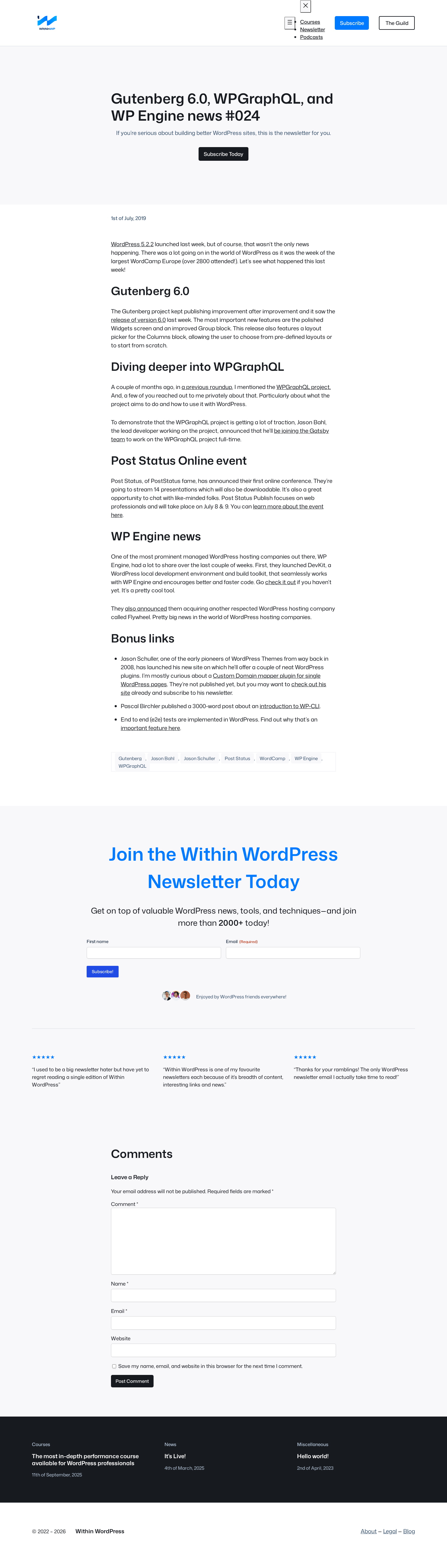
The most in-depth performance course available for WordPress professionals (85, 1459)
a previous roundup (207, 387)
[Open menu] (289, 23)
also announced (146, 608)
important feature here (150, 728)
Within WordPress (99, 1531)
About (369, 1531)
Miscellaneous (312, 1444)
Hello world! (313, 1456)
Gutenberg (130, 758)
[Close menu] (305, 6)
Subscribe (352, 22)
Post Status (237, 758)
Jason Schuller (199, 758)
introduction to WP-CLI (290, 706)
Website (120, 1338)
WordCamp (272, 758)
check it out (280, 582)
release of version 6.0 (138, 320)
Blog (409, 1531)
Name (119, 1283)
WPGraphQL (132, 766)
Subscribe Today (223, 153)
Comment (124, 1203)
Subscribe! (102, 971)
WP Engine (306, 758)
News (170, 1444)
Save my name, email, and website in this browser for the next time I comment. (210, 1365)
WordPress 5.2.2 (132, 244)
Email (119, 1310)
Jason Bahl (163, 758)
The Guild (397, 22)
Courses (41, 1444)
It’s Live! (175, 1456)
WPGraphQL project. (303, 387)
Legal (390, 1531)
